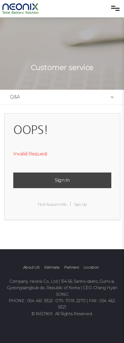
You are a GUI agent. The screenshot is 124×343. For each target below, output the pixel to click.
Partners (71, 267)
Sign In (62, 180)
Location (91, 267)
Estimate (52, 267)
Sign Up (80, 204)
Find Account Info (52, 204)
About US (31, 267)
